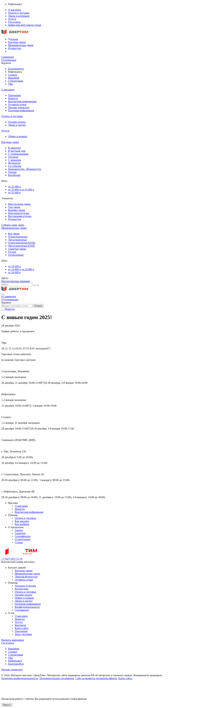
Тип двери (14, 207)
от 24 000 (14, 272)
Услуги (12, 19)
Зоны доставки (23, 634)
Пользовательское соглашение (56, 678)
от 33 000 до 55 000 (21, 189)
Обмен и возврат (17, 136)
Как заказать (22, 521)
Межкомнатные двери (20, 45)
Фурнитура (14, 48)
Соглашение (22, 610)
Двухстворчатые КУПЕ (21, 245)
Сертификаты (23, 536)
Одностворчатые (17, 236)
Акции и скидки (25, 585)
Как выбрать (22, 524)
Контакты (20, 625)
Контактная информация (22, 101)
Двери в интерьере (19, 15)
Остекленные (16, 254)
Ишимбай (13, 77)
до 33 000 (14, 186)
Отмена (38, 306)
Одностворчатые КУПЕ (21, 242)
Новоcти (10, 309)
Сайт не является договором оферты (96, 678)
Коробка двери (16, 210)
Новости (13, 98)
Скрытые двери (17, 248)
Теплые (12, 172)
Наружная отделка (18, 213)
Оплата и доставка (18, 12)
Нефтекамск (15, 660)
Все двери (14, 233)
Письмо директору (19, 107)
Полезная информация (21, 110)
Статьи (19, 542)
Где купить (14, 22)
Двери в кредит (17, 125)
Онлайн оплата (17, 121)
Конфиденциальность (27, 607)
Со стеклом (14, 166)
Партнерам (14, 95)
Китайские (14, 175)
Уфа (10, 83)
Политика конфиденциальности (19, 678)
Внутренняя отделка (19, 216)
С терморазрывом (18, 153)
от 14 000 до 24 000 (21, 269)
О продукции (22, 539)
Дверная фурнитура (26, 576)
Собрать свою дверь (12, 224)
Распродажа (21, 588)
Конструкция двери (19, 204)
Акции (14, 39)
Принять (7, 705)
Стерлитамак (15, 80)
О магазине (14, 9)
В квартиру (14, 147)
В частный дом (16, 150)
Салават (12, 74)
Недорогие (14, 163)
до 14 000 (14, 266)
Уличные (13, 157)
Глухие (12, 251)
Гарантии (20, 533)
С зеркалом (14, 160)
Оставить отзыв (24, 25)
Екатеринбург (16, 68)
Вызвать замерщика (12, 639)
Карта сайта (21, 628)
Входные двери (17, 42)
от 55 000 (14, 192)
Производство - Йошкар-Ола (24, 169)
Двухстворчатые (17, 239)
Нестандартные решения (15, 281)
